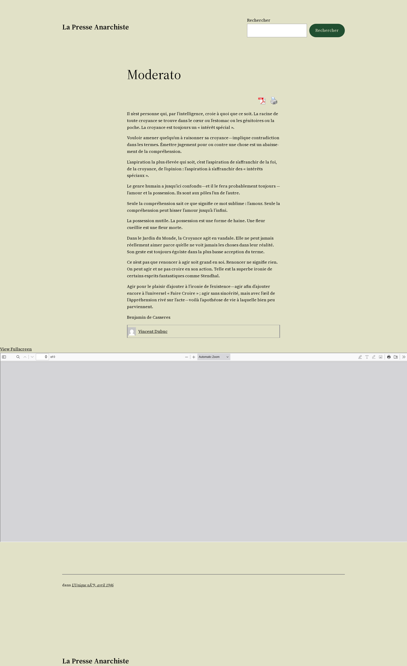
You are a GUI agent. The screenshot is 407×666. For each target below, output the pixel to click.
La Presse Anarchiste (95, 27)
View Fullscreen (16, 349)
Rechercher (258, 20)
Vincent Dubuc (152, 331)
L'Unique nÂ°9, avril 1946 (93, 585)
